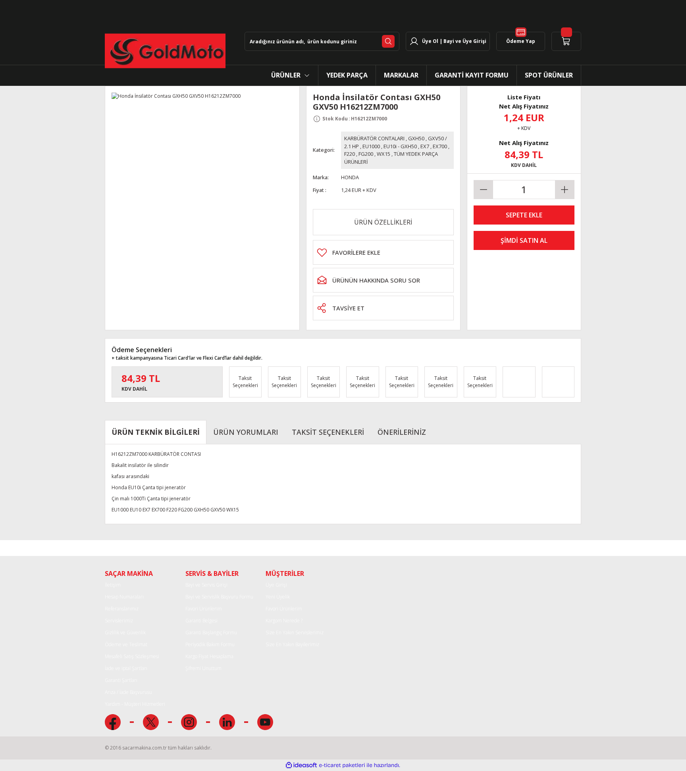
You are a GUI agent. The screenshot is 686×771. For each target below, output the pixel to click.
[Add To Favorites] (383, 252)
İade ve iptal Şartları (126, 668)
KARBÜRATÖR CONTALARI (374, 138)
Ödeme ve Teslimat (126, 644)
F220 (349, 153)
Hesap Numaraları (124, 596)
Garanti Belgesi (201, 620)
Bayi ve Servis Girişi (206, 584)
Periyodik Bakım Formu (210, 644)
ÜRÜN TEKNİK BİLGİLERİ (156, 432)
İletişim (113, 584)
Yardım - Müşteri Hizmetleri (135, 704)
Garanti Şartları (121, 680)
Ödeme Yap (520, 41)
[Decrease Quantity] (483, 189)
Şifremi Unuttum (203, 668)
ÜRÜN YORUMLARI (245, 432)
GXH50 (416, 138)
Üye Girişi (276, 584)
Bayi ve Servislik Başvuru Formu (219, 596)
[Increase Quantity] (564, 189)
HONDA (350, 177)
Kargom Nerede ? (284, 620)
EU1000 (371, 146)
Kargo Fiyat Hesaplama (209, 656)
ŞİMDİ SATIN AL (524, 240)
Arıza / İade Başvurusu (128, 692)
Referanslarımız (122, 608)
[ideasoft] (301, 765)
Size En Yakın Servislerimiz (295, 632)
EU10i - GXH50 (400, 146)
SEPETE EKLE (524, 215)
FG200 (365, 153)
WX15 (383, 153)
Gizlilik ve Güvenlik (125, 632)
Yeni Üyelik (278, 596)
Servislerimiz (119, 620)
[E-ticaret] (342, 765)
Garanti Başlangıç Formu (211, 632)
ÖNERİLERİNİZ (402, 432)
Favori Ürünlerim (203, 608)
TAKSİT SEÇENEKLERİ (328, 432)
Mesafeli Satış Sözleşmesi (132, 656)
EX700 (440, 146)
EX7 (424, 146)
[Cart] (566, 41)
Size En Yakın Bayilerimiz (292, 644)
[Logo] (165, 51)
